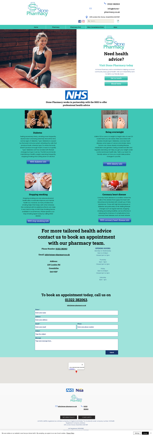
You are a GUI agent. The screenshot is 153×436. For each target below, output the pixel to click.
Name (37, 309)
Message (38, 338)
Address (38, 316)
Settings (137, 433)
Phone (79, 323)
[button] (118, 21)
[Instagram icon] (83, 21)
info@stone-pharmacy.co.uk (57, 254)
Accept (145, 433)
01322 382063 (113, 4)
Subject (37, 331)
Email (37, 323)
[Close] (151, 433)
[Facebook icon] (79, 21)
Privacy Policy (70, 433)
